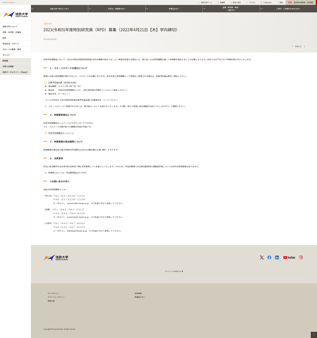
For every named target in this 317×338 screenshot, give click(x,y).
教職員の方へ (140, 297)
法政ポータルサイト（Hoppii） (15, 72)
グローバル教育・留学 (11, 49)
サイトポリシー (54, 293)
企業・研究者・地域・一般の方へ (231, 8)
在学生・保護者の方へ (116, 8)
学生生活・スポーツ (10, 43)
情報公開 (51, 301)
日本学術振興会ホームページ (61, 132)
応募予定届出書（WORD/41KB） (63, 82)
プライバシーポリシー (56, 297)
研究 (4, 38)
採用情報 (138, 293)
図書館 (5, 60)
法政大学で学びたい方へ (59, 8)
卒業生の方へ (174, 8)
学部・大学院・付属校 (11, 32)
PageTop (314, 335)
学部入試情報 (8, 66)
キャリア (6, 55)
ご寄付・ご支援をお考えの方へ (288, 8)
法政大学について (9, 26)
